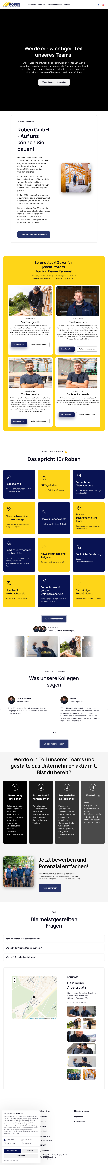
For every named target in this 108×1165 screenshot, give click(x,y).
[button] (34, 997)
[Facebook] (98, 4)
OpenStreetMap (40, 1018)
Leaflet (32, 1018)
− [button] (14, 981)
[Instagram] (103, 4)
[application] (34, 997)
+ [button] (14, 978)
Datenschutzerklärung (11, 1160)
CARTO (54, 1018)
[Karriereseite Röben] (11, 4)
